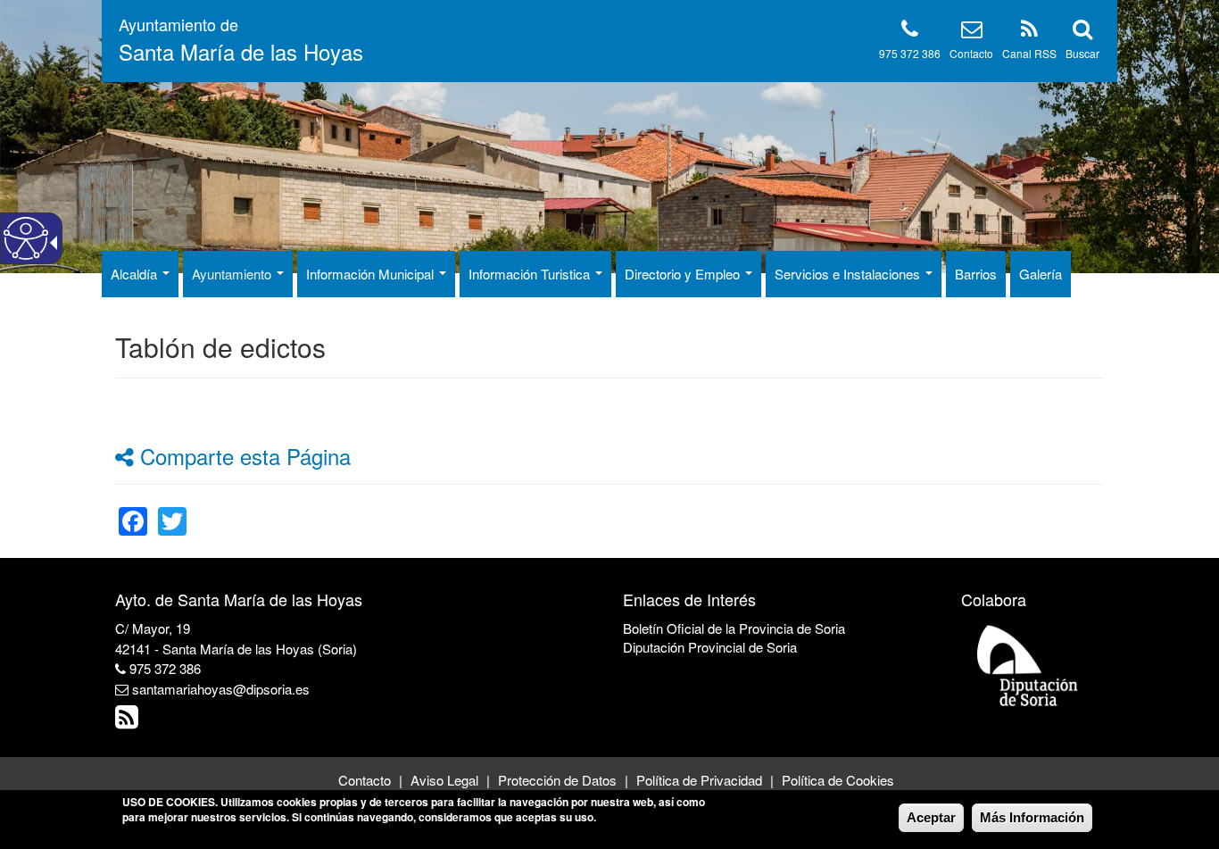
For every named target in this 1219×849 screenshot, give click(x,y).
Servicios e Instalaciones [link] (849, 273)
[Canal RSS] (1029, 31)
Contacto (971, 53)
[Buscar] (1082, 31)
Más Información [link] (1032, 817)
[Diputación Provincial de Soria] (1028, 664)
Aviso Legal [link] (444, 779)
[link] (133, 510)
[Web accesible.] (26, 238)
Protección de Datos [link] (557, 779)
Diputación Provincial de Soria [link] (710, 646)
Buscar (1082, 53)
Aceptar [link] (931, 817)
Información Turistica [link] (531, 273)
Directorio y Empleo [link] (684, 273)
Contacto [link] (364, 779)
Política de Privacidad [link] (699, 779)
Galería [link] (1040, 273)
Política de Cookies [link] (838, 779)
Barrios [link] (976, 273)
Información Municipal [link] (371, 273)
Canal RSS (1029, 53)
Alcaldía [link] (136, 273)
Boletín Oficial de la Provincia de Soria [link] (734, 628)
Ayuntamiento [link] (233, 273)
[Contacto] (972, 31)
